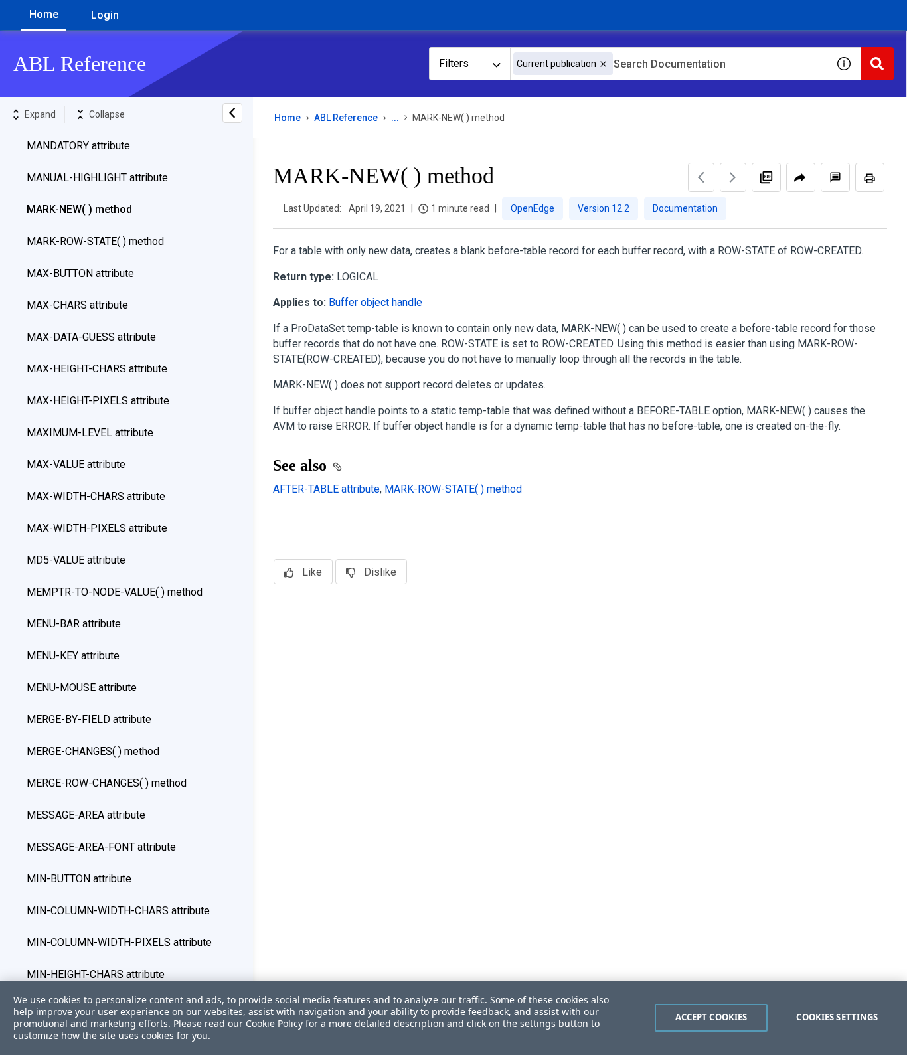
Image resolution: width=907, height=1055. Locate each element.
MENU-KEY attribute (73, 655)
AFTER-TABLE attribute (326, 489)
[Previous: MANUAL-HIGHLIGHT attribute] (701, 177)
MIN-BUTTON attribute (79, 878)
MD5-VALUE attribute (76, 560)
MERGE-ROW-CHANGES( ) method (107, 783)
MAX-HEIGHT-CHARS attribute (97, 369)
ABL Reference (346, 117)
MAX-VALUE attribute (76, 464)
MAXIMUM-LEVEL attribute (90, 432)
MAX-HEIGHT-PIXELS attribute (98, 400)
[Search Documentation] (877, 63)
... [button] (395, 117)
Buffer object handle (375, 302)
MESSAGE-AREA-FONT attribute (101, 847)
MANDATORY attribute (78, 145)
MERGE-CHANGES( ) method (93, 751)
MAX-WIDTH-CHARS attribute (96, 496)
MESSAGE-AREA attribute (86, 815)
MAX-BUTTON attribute (80, 273)
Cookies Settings (837, 1017)
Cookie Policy (274, 1023)
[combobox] (668, 63)
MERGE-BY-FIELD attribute (89, 719)
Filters (454, 63)
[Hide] (232, 113)
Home (43, 14)
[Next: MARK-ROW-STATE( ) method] (733, 177)
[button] (603, 64)
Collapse (107, 114)
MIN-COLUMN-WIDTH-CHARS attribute (118, 910)
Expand (40, 114)
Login (105, 15)
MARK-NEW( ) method (79, 209)
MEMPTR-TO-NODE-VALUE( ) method (115, 592)
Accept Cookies (711, 1017)
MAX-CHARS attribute (77, 305)
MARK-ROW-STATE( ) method (95, 241)
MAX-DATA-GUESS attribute (91, 337)
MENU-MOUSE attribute (82, 687)
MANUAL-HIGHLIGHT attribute (97, 177)
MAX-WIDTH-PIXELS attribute (97, 528)
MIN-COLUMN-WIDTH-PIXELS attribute (119, 942)
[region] (453, 1018)
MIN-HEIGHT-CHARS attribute (96, 974)
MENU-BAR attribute (74, 623)
